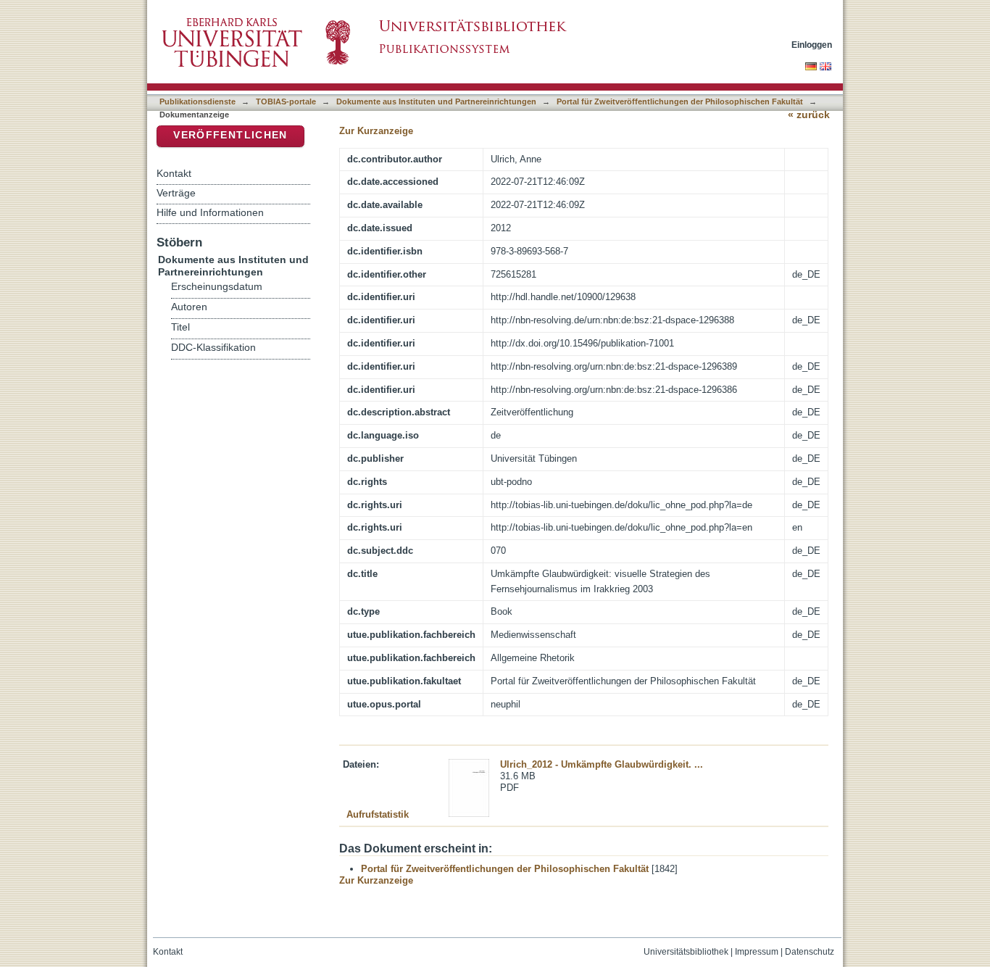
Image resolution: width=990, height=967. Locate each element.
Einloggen (811, 44)
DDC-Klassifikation (213, 347)
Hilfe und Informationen (210, 212)
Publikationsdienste (197, 101)
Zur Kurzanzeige (376, 130)
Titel (180, 327)
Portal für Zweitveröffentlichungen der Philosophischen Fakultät (680, 101)
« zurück (809, 114)
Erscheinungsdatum (216, 286)
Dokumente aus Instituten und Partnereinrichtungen (436, 101)
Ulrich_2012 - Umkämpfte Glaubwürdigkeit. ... (601, 764)
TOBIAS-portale (286, 101)
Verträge (176, 193)
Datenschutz (809, 952)
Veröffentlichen (230, 135)
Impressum (756, 952)
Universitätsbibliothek (686, 952)
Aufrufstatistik (377, 814)
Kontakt (174, 173)
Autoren (189, 307)
